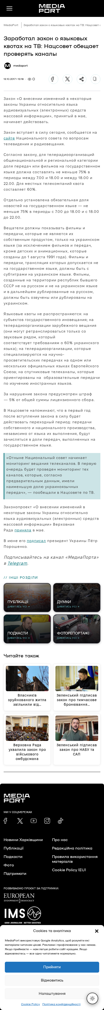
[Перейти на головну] (52, 8)
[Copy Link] (95, 79)
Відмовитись (52, 980)
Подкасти (13, 857)
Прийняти (52, 967)
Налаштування (52, 994)
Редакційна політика (72, 848)
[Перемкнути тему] (92, 998)
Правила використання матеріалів (75, 859)
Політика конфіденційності (61, 1004)
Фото (9, 865)
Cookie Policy (30, 1004)
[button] (96, 931)
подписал (36, 541)
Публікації (13, 848)
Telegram (17, 563)
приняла (23, 530)
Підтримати (15, 874)
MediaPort (11, 25)
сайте (9, 138)
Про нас (60, 840)
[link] (6, 821)
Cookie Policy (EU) (69, 870)
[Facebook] (53, 79)
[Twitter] (67, 79)
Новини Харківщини (23, 840)
